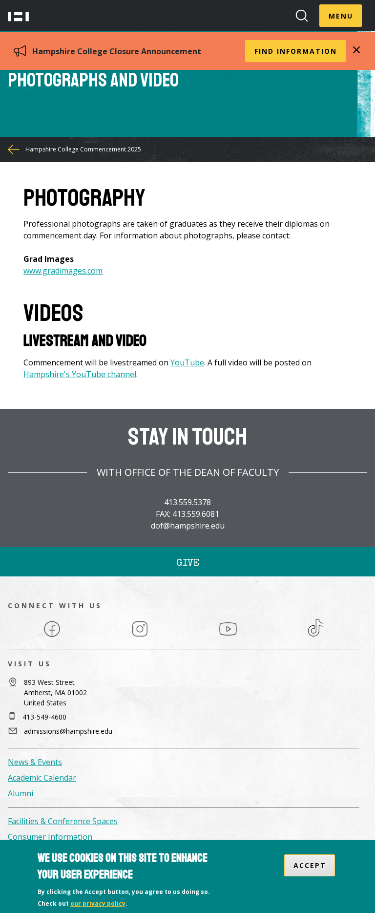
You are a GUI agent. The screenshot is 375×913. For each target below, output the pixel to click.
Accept (309, 865)
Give (187, 564)
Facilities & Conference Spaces (63, 821)
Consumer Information (50, 836)
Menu (341, 16)
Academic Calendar (42, 777)
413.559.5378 (187, 502)
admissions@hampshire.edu (68, 731)
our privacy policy (97, 903)
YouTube (187, 362)
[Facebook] (52, 636)
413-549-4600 (44, 717)
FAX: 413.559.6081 (187, 514)
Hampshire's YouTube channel (79, 374)
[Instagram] (140, 636)
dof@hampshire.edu (188, 525)
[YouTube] (228, 636)
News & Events (35, 762)
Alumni (20, 793)
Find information (295, 51)
